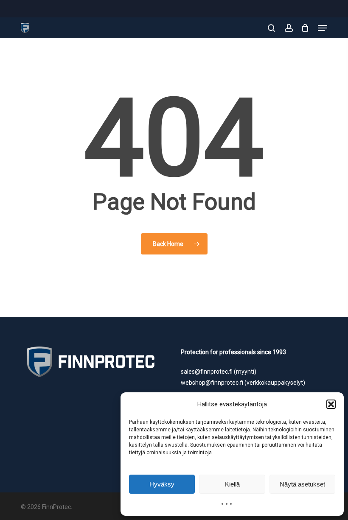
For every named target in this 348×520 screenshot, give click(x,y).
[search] (272, 28)
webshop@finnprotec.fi (212, 382)
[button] (331, 404)
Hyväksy (161, 484)
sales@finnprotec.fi (207, 371)
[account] (288, 28)
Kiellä (232, 484)
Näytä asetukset (302, 484)
